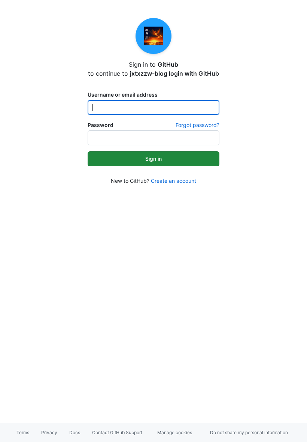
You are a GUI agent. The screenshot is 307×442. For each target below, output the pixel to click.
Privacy (49, 432)
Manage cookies (174, 432)
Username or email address (123, 94)
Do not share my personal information (249, 432)
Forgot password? (197, 125)
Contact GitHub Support (117, 432)
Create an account (173, 181)
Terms (22, 432)
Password (100, 125)
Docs (74, 432)
